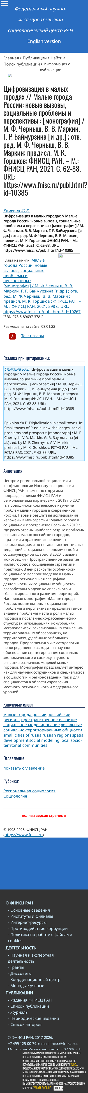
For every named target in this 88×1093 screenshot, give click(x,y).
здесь (73, 1065)
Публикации (35, 58)
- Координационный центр (34, 979)
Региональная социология (29, 790)
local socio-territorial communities (42, 742)
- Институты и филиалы (30, 916)
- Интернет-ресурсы (27, 922)
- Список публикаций (28, 1006)
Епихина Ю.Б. (16, 210)
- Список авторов (25, 1024)
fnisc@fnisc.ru (63, 1043)
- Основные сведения (29, 910)
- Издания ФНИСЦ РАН (30, 1000)
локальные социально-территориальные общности (42, 727)
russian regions (56, 735)
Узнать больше (42, 1088)
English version (44, 41)
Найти (57, 58)
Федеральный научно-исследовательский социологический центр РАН (40, 19)
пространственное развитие (49, 719)
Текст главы (32, 335)
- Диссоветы (20, 973)
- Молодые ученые (26, 985)
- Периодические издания (33, 1018)
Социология (15, 796)
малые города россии (24, 714)
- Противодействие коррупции (38, 928)
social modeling (44, 740)
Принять (58, 1088)
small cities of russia (22, 735)
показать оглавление (24, 768)
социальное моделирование (31, 724)
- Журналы (18, 1012)
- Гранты (16, 967)
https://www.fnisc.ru (24, 834)
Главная (11, 58)
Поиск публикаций (21, 64)
